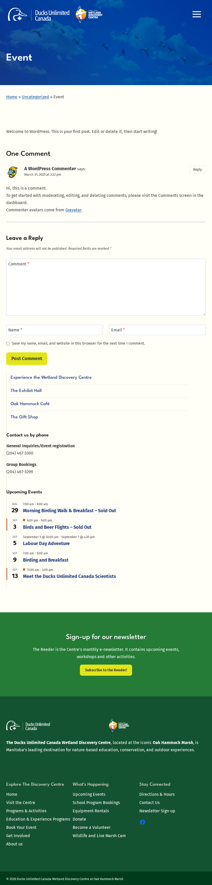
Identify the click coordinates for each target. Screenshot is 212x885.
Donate (79, 819)
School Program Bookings (96, 802)
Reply (197, 169)
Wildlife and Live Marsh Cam (99, 835)
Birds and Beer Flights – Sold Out (57, 527)
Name (15, 329)
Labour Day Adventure (46, 543)
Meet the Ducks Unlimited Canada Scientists (69, 576)
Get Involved (18, 835)
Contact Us (149, 802)
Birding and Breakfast (46, 560)
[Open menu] (196, 14)
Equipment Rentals (91, 810)
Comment (18, 264)
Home (11, 794)
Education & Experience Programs (38, 819)
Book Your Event (21, 827)
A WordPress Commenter (50, 169)
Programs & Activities (26, 810)
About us (14, 844)
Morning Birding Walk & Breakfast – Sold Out (69, 511)
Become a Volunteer (92, 827)
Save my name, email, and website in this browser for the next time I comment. (78, 343)
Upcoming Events (89, 794)
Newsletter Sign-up (157, 810)
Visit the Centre (20, 802)
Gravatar (73, 209)
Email (118, 329)
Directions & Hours (157, 794)
